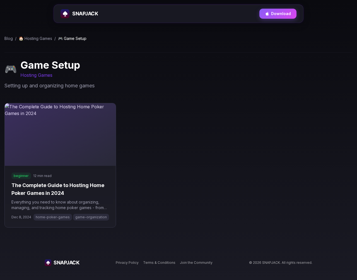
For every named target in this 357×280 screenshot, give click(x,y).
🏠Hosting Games (35, 38)
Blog (8, 38)
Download (281, 13)
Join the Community (196, 262)
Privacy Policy (127, 262)
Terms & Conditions (159, 262)
